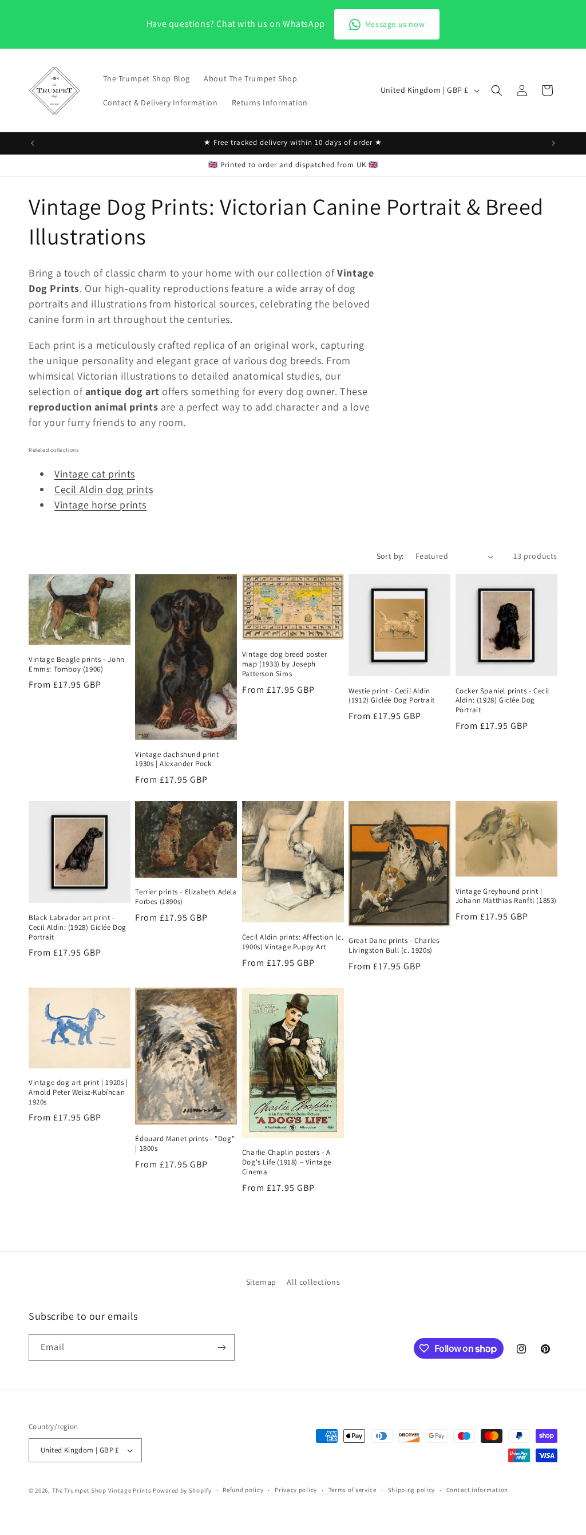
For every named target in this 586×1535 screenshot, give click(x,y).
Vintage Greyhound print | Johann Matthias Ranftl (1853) (506, 896)
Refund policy (243, 1490)
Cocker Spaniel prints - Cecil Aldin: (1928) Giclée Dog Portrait (502, 700)
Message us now (395, 24)
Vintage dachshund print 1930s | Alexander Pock (177, 759)
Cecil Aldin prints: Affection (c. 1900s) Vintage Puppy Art (293, 942)
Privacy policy (296, 1490)
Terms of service (352, 1490)
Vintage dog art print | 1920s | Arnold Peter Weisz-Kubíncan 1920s (78, 1092)
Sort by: (390, 556)
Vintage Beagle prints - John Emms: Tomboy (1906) (77, 664)
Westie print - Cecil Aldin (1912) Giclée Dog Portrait (392, 695)
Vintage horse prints (100, 504)
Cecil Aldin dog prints (103, 489)
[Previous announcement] (32, 143)
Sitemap (261, 1282)
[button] (496, 90)
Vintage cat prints (94, 473)
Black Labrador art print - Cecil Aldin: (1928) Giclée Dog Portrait (77, 927)
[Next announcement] (553, 143)
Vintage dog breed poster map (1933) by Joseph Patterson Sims (284, 664)
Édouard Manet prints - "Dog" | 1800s (185, 1143)
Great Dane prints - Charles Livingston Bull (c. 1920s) (394, 945)
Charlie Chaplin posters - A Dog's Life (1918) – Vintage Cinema (286, 1162)
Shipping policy (411, 1490)
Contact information (477, 1490)
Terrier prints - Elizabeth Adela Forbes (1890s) (185, 896)
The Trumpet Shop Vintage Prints (102, 1490)
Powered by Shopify (182, 1490)
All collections (313, 1282)
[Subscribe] (221, 1347)
